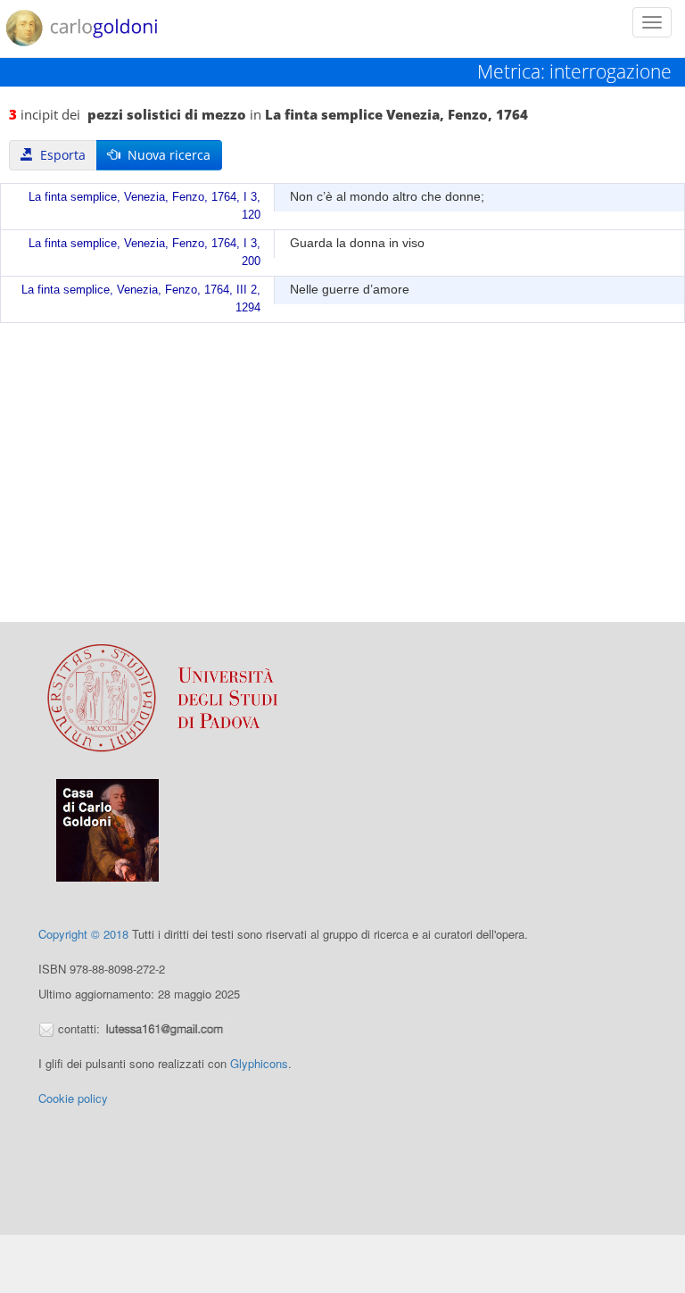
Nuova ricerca (165, 154)
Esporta (59, 154)
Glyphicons (259, 1063)
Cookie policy (73, 1098)
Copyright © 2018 (83, 933)
